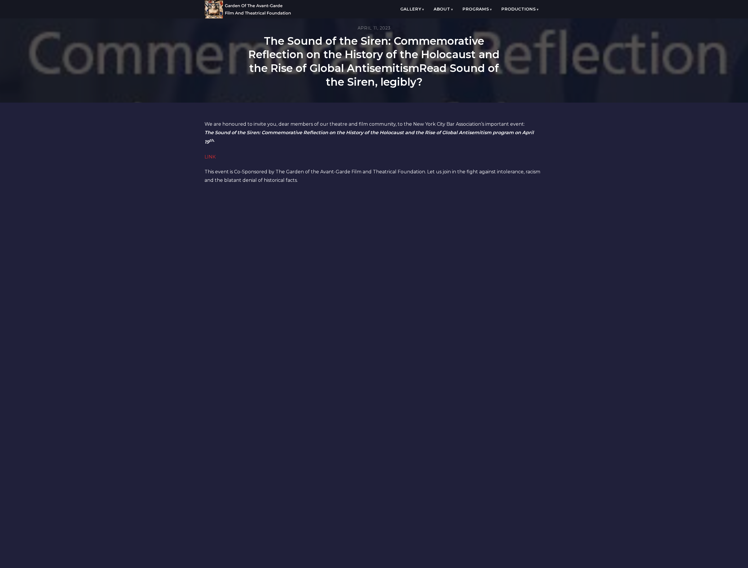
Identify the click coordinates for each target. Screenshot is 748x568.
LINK (210, 157)
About (442, 9)
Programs (476, 9)
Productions (518, 9)
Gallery (410, 9)
